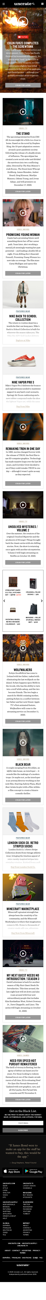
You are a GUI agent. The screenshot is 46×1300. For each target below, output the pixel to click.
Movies (26, 229)
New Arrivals (9, 1204)
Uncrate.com (14, 1243)
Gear (5, 1186)
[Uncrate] (23, 4)
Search (33, 4)
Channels (27, 1188)
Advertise (27, 1230)
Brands (6, 1207)
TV (26, 128)
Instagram (28, 1207)
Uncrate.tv (22, 1245)
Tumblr (26, 1213)
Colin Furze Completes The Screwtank (23, 45)
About (26, 1225)
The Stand (23, 133)
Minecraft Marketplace (23, 909)
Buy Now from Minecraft (23, 933)
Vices (5, 1195)
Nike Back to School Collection (23, 318)
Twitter (26, 1204)
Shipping (7, 1211)
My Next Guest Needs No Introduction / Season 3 (23, 977)
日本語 (5, 1232)
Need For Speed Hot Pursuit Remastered (23, 1062)
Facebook (27, 1209)
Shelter (6, 1192)
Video (21, 128)
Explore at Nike (23, 340)
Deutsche (7, 1230)
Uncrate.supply (29, 1243)
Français (7, 1228)
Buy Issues (28, 1195)
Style (5, 1188)
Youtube (27, 1211)
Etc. (4, 1197)
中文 (4, 1235)
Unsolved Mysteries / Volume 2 (23, 528)
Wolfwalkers (23, 670)
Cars (5, 1190)
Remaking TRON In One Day (23, 448)
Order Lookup (9, 1216)
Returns (7, 1209)
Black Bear (23, 764)
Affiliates (7, 1213)
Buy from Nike (23, 406)
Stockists (27, 1197)
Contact (27, 1228)
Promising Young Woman (23, 234)
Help (5, 1218)
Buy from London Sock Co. (23, 867)
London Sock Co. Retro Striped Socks (23, 844)
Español (6, 1225)
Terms (26, 1235)
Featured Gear (23, 311)
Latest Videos (29, 1186)
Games (26, 1055)
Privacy (26, 1232)
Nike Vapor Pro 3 (23, 382)
